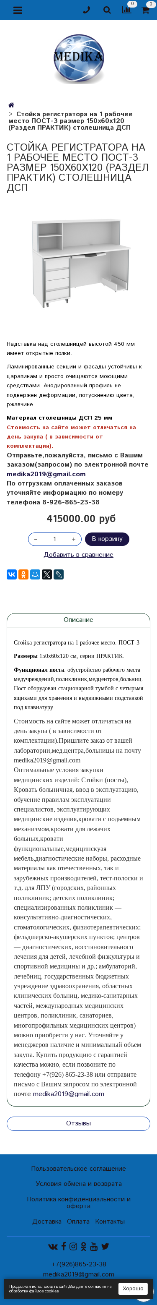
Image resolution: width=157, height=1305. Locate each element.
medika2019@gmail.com (46, 474)
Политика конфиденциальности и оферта (79, 1203)
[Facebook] (63, 1247)
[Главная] (11, 105)
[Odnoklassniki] (83, 1247)
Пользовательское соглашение (78, 1169)
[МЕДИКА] (78, 56)
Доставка (47, 1222)
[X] (47, 574)
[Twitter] (105, 1247)
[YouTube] (94, 1247)
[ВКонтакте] (12, 574)
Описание (78, 620)
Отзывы (78, 1123)
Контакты (110, 1222)
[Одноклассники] (23, 574)
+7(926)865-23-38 (78, 1264)
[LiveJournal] (59, 574)
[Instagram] (73, 1247)
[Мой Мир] (35, 574)
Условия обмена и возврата (79, 1184)
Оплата (78, 1222)
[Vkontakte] (53, 1247)
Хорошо (133, 1289)
